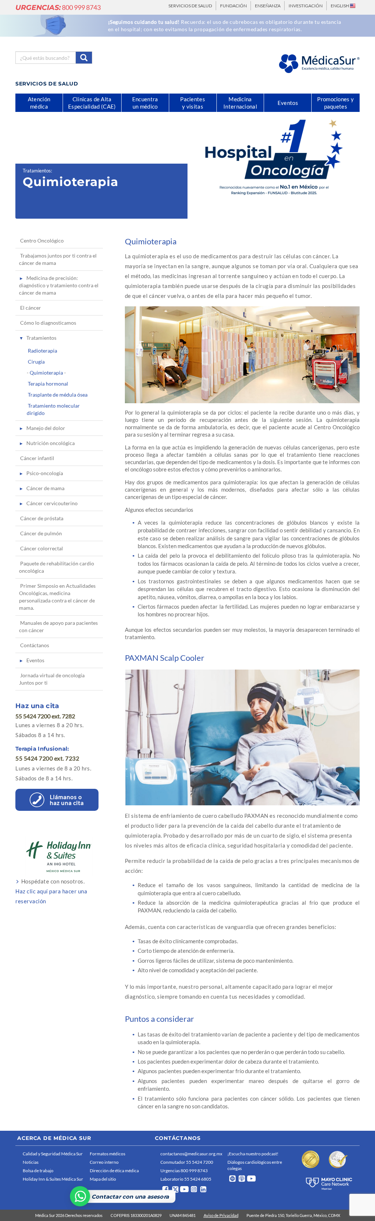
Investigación (306, 5)
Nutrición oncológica (50, 443)
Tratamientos (37, 171)
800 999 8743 (58, 7)
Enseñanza (268, 5)
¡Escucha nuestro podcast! (252, 1153)
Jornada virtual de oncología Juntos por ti (52, 679)
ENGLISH (340, 5)
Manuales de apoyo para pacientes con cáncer (58, 626)
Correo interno (104, 1162)
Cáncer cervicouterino (52, 503)
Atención (39, 103)
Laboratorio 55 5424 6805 (185, 1179)
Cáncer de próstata (41, 518)
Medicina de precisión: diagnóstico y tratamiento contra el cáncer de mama (59, 285)
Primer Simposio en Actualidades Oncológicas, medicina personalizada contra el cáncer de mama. (57, 597)
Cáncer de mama (45, 488)
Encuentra (145, 103)
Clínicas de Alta (92, 103)
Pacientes (192, 103)
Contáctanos (34, 645)
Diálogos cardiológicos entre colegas (254, 1165)
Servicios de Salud (190, 5)
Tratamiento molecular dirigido (53, 409)
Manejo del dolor (45, 428)
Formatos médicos (107, 1153)
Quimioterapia (46, 372)
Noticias (30, 1162)
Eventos (35, 660)
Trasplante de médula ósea (58, 394)
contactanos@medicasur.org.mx (191, 1153)
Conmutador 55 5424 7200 (186, 1162)
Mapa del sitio (103, 1179)
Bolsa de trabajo (38, 1170)
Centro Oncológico (42, 240)
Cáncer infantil (37, 458)
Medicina (240, 103)
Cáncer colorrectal (41, 548)
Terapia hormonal (48, 383)
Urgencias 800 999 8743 (184, 1170)
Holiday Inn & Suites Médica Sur (53, 1179)
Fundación (233, 5)
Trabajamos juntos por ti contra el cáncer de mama (58, 259)
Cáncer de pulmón (41, 533)
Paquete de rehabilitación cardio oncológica (56, 567)
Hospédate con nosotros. (51, 891)
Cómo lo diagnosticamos (48, 323)
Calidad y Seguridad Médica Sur (53, 1153)
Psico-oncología (44, 473)
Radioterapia (42, 350)
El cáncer (30, 308)
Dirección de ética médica (114, 1170)
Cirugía (36, 361)
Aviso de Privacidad (221, 1215)
